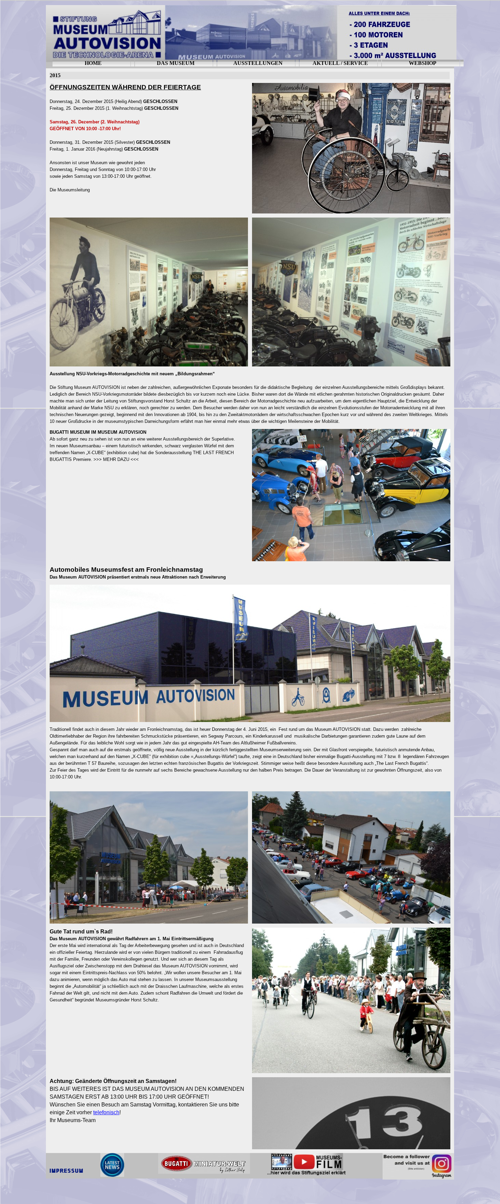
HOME (93, 63)
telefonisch (106, 1112)
